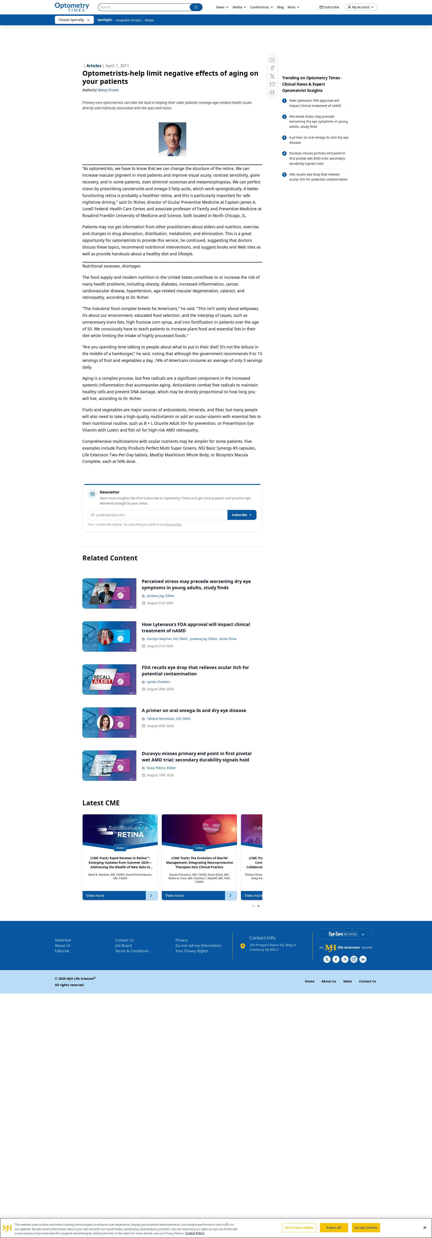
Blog (280, 7)
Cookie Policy (194, 1233)
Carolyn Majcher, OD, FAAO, (167, 639)
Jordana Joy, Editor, (204, 639)
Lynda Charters (158, 682)
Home (309, 981)
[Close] (425, 1227)
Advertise (63, 940)
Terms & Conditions (132, 950)
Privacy (182, 940)
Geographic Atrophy (128, 20)
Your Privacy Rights (192, 950)
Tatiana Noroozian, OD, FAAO (169, 718)
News (220, 7)
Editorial (62, 950)
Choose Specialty (71, 20)
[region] (216, 1228)
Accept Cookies (366, 1227)
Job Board (123, 945)
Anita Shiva (228, 639)
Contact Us (124, 940)
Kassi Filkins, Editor (161, 768)
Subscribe (239, 515)
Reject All (334, 1227)
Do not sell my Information (198, 945)
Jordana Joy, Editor (160, 596)
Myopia (149, 20)
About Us (63, 945)
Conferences (259, 7)
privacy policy (172, 524)
